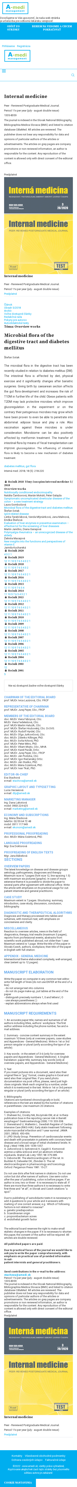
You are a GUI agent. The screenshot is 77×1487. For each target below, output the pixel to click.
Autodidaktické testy (16, 323)
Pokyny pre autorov (15, 319)
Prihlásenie (8, 46)
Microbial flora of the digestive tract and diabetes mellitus (38, 507)
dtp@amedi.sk (21, 793)
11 (9, 561)
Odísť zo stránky (13, 28)
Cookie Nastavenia (18, 1482)
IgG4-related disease (16, 513)
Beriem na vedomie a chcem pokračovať (52, 28)
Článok (8, 304)
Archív (7, 310)
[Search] (73, 75)
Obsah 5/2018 (12, 307)
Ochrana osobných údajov (27, 1459)
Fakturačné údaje (55, 1459)
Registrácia (23, 46)
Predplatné (10, 293)
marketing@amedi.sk (25, 808)
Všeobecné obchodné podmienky (45, 1455)
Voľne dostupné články (17, 313)
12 (6, 561)
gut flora (31, 466)
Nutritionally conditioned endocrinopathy (28, 492)
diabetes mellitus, (15, 466)
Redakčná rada (13, 316)
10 (13, 561)
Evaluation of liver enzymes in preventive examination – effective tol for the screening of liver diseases (36, 525)
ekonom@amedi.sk (24, 827)
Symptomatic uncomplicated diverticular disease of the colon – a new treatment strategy (37, 500)
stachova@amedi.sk (25, 780)
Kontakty (17, 1455)
